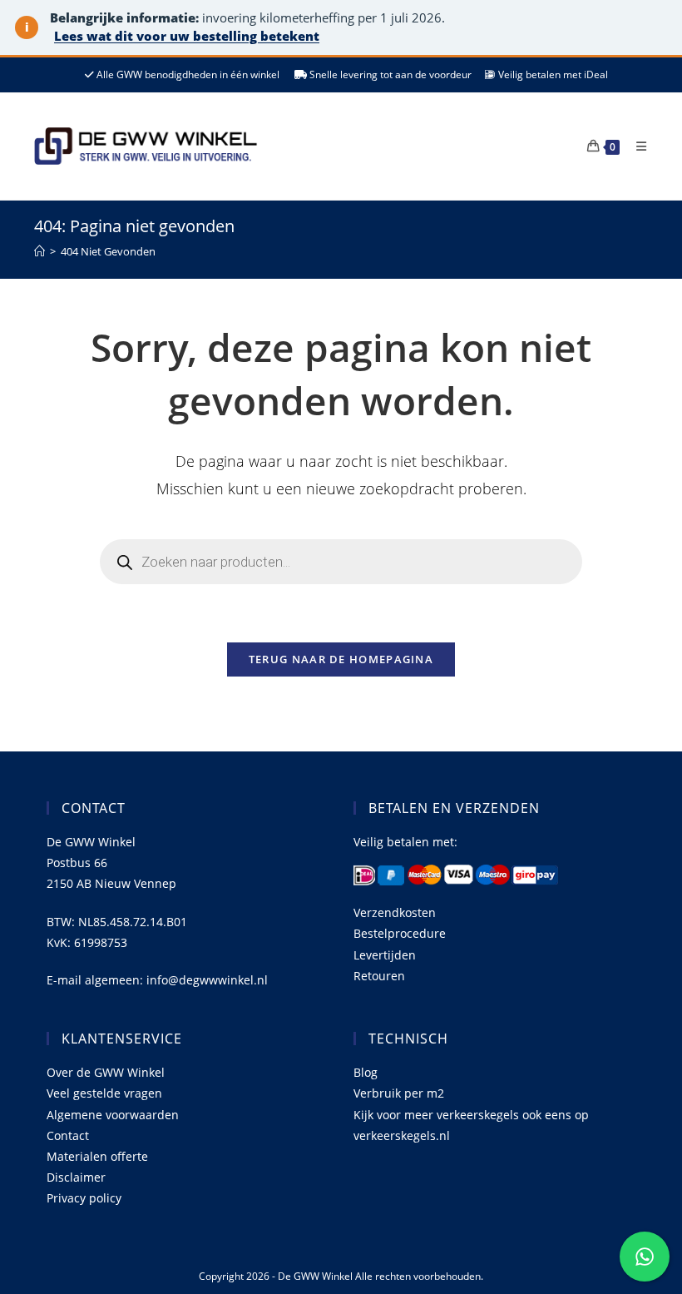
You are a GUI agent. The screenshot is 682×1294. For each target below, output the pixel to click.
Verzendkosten (394, 912)
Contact (68, 1135)
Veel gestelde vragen (104, 1093)
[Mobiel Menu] (635, 146)
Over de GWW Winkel (106, 1072)
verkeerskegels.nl (401, 1135)
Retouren (379, 976)
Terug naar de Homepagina (341, 659)
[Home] (39, 251)
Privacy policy (84, 1198)
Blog (365, 1072)
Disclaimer (76, 1177)
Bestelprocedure (399, 933)
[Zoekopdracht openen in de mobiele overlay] (341, 561)
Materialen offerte (97, 1156)
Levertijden (384, 955)
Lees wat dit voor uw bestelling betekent (186, 35)
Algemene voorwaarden (113, 1115)
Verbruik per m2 (398, 1093)
